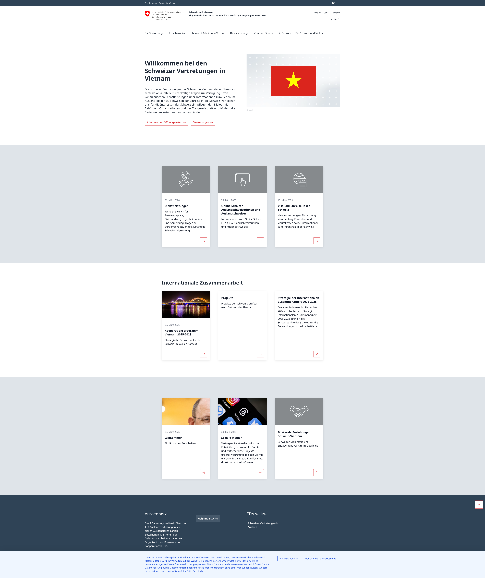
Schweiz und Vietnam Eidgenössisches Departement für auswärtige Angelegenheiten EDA (227, 14)
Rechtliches (199, 571)
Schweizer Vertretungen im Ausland (263, 525)
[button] (155, 33)
